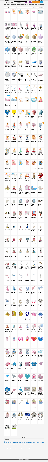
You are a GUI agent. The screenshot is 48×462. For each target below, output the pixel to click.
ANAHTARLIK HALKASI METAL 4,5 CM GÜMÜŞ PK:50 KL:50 (33, 79)
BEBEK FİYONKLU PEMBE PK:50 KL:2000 (20, 129)
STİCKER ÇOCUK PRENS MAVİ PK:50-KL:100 (20, 317)
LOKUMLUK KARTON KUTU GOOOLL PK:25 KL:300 (33, 54)
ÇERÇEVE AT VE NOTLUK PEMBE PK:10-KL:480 (40, 192)
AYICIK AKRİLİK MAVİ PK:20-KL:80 (27, 355)
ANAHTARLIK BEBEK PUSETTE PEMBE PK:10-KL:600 (40, 255)
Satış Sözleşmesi (16, 452)
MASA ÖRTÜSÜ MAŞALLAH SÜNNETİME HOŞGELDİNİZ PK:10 (20, 79)
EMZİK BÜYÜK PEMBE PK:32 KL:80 (33, 355)
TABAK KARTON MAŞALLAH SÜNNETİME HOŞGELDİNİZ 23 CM (7, 79)
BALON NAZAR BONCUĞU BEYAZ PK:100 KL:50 (20, 117)
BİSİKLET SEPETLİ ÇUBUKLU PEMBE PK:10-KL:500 (33, 293)
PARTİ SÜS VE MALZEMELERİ (6, 4)
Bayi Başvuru (38, 0)
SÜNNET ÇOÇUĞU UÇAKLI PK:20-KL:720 (40, 179)
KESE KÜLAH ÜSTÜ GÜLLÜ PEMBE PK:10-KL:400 (7, 280)
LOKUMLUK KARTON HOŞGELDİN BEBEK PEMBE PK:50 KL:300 (7, 104)
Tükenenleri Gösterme (40, 7)
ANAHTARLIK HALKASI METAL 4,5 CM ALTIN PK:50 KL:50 (27, 79)
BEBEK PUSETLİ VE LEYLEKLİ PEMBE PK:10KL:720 (33, 167)
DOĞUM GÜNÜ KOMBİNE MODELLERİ (10, 4)
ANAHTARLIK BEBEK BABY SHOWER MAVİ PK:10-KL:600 (40, 230)
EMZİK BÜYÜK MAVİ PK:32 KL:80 (40, 355)
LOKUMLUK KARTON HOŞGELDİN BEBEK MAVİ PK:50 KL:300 (13, 104)
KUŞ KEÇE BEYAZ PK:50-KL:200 (13, 380)
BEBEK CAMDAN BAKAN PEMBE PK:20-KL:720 (20, 104)
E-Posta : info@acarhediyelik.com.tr (8, 450)
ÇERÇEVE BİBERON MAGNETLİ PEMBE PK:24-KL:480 (13, 217)
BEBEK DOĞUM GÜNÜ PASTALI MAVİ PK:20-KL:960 (20, 179)
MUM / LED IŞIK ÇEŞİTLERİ (27, 4)
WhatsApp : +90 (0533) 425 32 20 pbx (8, 449)
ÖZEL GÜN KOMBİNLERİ (17, 4)
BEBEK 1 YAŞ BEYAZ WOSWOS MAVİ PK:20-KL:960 (7, 167)
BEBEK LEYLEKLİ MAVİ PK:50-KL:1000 (13, 179)
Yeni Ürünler (22, 449)
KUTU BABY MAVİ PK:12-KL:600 (27, 393)
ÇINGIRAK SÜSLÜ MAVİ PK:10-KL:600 (40, 129)
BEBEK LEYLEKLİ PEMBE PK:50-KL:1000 (7, 179)
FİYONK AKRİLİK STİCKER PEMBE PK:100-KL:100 (20, 343)
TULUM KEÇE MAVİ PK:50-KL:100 (33, 368)
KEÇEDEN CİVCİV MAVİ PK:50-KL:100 (7, 393)
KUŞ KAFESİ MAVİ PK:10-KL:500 (27, 292)
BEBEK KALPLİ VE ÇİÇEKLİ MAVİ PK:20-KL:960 (40, 141)
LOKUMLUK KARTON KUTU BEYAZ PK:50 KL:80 (27, 53)
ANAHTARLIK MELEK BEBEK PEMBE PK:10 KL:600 (27, 255)
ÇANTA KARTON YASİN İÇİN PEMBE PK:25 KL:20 (27, 28)
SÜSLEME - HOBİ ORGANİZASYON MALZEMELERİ (38, 4)
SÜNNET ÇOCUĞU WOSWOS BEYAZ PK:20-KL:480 (20, 192)
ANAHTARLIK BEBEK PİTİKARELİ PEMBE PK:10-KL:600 (40, 242)
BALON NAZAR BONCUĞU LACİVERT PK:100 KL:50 (7, 117)
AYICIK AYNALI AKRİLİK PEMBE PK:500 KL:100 (7, 330)
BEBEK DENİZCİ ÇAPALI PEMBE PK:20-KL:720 (20, 141)
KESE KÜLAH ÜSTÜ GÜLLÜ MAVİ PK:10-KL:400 (14, 280)
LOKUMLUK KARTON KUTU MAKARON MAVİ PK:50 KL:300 (13, 41)
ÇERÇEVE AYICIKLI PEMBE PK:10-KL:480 (27, 217)
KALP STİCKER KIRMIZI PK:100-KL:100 (33, 343)
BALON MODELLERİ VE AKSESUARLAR (13, 4)
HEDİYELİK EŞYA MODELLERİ (20, 4)
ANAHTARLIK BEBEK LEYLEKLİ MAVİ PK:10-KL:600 (27, 242)
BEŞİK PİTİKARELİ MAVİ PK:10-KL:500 (7, 305)
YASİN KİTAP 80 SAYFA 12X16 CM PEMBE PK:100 (13, 28)
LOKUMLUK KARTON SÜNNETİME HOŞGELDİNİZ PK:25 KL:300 (13, 79)
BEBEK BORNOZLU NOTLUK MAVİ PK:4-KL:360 (7, 154)
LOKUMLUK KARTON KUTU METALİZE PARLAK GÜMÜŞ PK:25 (13, 66)
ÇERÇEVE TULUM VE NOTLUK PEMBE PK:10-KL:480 (7, 205)
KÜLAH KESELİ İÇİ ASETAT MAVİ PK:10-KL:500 (33, 280)
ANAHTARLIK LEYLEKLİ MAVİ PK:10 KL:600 (33, 267)
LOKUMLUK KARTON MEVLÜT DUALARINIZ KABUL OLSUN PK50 (7, 41)
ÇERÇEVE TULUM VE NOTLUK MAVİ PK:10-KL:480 (13, 205)
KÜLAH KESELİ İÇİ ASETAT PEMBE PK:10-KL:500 (27, 280)
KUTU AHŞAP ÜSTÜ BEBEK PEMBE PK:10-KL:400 (33, 406)
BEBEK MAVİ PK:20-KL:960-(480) (27, 116)
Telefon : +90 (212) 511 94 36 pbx (8, 448)
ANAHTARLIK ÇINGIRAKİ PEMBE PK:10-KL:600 (20, 229)
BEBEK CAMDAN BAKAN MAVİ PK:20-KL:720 (27, 104)
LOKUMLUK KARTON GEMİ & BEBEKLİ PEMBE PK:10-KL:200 (7, 418)
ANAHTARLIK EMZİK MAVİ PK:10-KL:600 (13, 267)
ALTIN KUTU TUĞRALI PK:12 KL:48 (20, 418)
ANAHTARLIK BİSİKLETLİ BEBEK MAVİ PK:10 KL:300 (14, 229)
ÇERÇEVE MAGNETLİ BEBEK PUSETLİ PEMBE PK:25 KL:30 (27, 192)
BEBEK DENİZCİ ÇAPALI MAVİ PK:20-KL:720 (27, 141)
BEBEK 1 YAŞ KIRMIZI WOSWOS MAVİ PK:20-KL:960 (33, 154)
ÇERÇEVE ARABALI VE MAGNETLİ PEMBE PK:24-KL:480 (40, 205)
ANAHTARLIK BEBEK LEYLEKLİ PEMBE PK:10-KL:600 (20, 242)
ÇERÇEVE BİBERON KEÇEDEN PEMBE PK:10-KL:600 (27, 205)
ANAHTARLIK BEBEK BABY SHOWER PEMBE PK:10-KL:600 (33, 230)
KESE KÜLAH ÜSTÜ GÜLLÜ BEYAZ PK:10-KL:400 (20, 280)
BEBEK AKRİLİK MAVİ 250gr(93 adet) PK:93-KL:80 (27, 330)
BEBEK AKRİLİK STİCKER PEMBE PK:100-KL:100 (27, 343)
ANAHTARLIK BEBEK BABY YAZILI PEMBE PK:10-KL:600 (13, 242)
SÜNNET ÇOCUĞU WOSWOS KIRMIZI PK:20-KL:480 (13, 192)
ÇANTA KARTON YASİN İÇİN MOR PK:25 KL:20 (33, 28)
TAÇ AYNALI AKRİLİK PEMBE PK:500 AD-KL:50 (33, 317)
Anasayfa (22, 448)
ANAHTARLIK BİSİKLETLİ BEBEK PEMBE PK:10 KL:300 (7, 230)
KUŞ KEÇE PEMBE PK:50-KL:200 (40, 368)
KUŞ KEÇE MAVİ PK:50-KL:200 (7, 380)
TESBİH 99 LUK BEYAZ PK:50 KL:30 (33, 91)
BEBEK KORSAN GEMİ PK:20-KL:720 (13, 141)
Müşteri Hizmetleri (22, 451)
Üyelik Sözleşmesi (16, 451)
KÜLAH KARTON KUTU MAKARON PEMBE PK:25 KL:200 (40, 79)
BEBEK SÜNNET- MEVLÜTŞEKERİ (34, 4)
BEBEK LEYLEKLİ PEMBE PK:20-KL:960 (7, 141)
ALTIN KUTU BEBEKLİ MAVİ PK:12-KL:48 (7, 431)
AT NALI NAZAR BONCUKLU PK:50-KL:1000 (26, 318)
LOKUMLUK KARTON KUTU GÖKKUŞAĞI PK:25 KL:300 (40, 54)
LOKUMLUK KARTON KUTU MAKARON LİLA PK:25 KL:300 (40, 41)
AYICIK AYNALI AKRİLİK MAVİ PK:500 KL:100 (13, 330)
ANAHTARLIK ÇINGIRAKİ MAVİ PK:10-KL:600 (27, 229)
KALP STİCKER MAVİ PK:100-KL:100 (40, 343)
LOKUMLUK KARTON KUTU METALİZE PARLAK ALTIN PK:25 (20, 66)
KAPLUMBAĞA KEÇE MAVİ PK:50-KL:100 (14, 368)
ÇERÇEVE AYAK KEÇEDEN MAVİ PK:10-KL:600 (20, 204)
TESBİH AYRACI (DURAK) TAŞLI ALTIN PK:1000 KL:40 (40, 91)
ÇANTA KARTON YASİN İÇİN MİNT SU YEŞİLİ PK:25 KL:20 (20, 29)
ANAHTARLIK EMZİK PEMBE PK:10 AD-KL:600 (7, 267)
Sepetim (22, 452)
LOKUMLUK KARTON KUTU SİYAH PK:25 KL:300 (14, 53)
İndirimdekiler (22, 450)
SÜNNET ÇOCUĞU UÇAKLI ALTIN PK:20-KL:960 (7, 192)
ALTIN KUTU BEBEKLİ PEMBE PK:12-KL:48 (40, 418)
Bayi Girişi (35, 0)
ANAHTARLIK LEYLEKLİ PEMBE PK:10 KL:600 (27, 267)
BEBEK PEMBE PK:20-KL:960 (40, 104)
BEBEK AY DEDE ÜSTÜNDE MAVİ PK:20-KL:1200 (20, 154)
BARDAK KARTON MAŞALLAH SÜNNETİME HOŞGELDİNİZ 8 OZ (40, 66)
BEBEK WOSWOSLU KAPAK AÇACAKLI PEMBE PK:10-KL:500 (40, 217)
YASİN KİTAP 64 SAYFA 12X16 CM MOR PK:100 (7, 28)
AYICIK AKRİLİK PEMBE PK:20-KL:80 (20, 355)
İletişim (15, 448)
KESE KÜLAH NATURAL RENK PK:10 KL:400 (40, 267)
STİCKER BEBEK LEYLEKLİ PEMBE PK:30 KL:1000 (7, 355)
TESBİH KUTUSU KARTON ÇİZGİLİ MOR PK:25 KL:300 (27, 66)
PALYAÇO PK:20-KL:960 (33, 179)
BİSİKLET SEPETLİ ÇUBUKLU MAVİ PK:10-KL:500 (40, 293)
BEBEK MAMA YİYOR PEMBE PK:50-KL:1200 (7, 129)
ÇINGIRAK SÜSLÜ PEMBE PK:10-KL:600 (33, 129)
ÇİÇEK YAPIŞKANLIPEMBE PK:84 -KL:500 (7, 343)
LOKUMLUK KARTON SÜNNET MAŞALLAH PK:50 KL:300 (7, 54)
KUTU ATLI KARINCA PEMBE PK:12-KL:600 (40, 393)
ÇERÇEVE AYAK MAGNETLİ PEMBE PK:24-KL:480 (20, 217)
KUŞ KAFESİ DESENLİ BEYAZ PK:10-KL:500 (20, 305)
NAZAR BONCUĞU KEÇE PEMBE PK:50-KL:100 (33, 380)
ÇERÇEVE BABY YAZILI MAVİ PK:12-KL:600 (33, 192)
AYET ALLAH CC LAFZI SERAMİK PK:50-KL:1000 (27, 418)
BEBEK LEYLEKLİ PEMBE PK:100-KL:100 (33, 330)
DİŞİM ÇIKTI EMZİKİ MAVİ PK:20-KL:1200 (33, 104)
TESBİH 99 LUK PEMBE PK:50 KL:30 (20, 91)
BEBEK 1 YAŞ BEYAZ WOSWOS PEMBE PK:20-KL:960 (40, 154)
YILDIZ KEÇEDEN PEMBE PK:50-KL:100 (13, 393)
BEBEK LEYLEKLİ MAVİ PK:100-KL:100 (40, 330)
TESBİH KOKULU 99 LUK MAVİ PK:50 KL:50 (13, 91)
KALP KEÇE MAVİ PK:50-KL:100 (27, 380)
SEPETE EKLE (9, 95)
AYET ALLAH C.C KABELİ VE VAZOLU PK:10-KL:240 (33, 418)
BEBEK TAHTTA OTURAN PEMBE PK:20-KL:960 (33, 141)
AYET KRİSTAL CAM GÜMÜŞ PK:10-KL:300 (13, 431)
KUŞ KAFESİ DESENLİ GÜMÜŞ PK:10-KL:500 (13, 305)
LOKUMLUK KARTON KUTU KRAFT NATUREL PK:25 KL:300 (33, 41)
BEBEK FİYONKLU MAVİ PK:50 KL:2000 (27, 129)
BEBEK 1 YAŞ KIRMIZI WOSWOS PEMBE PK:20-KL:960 (27, 154)
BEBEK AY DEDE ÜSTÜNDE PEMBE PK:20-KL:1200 (13, 154)
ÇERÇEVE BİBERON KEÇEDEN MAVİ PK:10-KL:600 (33, 205)
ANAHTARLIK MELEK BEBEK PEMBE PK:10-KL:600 (13, 255)
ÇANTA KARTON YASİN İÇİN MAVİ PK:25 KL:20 (40, 28)
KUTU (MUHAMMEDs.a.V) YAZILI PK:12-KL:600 (34, 393)
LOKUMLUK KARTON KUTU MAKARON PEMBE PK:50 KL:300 (20, 54)
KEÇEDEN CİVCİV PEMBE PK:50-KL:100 (40, 380)
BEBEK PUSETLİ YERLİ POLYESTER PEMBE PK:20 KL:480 (33, 117)
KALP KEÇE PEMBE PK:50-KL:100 (20, 380)
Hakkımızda (16, 450)
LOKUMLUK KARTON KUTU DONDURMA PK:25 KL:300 (7, 66)
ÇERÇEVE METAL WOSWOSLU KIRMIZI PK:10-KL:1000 (33, 217)
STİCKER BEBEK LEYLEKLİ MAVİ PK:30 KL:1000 (13, 355)
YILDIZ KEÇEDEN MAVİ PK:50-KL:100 (20, 393)
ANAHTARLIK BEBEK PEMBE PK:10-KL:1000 (33, 242)
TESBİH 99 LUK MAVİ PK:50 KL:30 (27, 91)
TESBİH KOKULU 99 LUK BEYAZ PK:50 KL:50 (7, 91)
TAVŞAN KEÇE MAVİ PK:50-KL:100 (20, 368)
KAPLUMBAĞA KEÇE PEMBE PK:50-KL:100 (7, 368)
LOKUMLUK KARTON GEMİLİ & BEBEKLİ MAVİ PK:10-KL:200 (13, 418)
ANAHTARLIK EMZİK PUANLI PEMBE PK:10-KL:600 (7, 242)
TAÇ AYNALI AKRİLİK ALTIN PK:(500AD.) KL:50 (7, 317)
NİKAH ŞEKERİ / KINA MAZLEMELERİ (31, 4)
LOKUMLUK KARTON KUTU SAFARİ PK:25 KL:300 (20, 41)
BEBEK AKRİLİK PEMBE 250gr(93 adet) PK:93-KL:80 (20, 330)
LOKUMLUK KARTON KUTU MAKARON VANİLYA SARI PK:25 (27, 41)
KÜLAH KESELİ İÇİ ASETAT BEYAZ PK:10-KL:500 (40, 280)
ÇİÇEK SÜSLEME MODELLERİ (24, 4)
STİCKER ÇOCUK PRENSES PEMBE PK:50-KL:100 (14, 317)
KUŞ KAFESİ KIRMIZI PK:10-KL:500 (33, 305)
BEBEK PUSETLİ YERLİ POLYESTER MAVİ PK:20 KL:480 (40, 117)
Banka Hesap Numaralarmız (17, 449)
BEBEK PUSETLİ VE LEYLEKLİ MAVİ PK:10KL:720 (40, 167)
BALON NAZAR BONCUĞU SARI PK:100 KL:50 (13, 117)
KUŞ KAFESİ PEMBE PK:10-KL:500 (20, 292)
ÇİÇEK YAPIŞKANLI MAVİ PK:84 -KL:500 (13, 343)
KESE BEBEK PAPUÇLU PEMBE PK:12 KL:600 (7, 292)
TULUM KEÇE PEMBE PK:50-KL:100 (27, 368)
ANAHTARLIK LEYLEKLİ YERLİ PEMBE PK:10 (20, 267)
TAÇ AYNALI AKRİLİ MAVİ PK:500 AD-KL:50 (40, 317)
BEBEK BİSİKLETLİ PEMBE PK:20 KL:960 (27, 179)
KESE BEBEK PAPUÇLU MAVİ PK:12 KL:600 (13, 292)
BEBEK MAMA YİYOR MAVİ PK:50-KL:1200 (13, 129)
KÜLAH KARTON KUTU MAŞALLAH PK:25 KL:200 (33, 66)
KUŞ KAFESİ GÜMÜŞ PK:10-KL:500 (27, 305)
